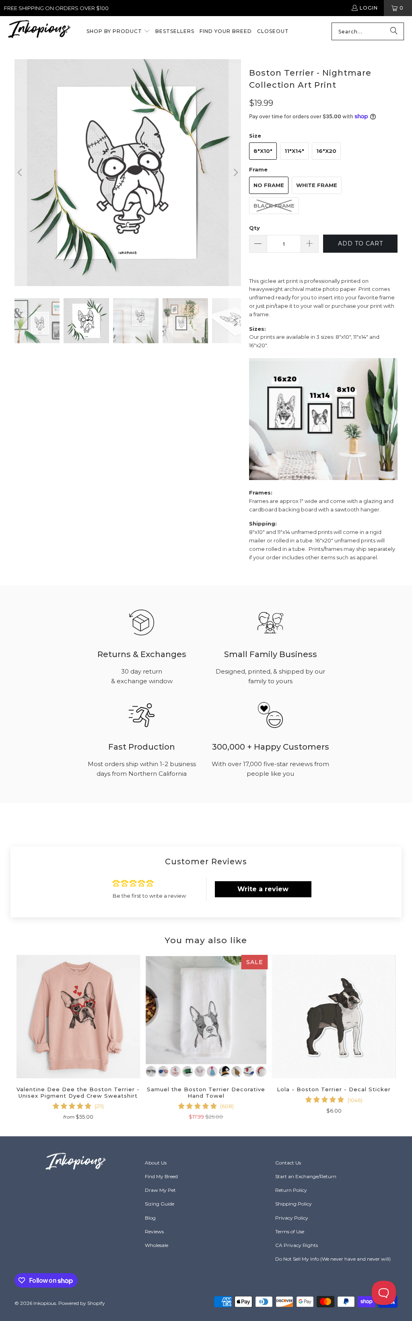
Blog (150, 1218)
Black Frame (274, 205)
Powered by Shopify (81, 1303)
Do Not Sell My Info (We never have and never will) (333, 1259)
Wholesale (156, 1245)
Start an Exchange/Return (305, 1176)
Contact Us (288, 1163)
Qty (254, 228)
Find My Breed (161, 1176)
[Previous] (20, 172)
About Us (156, 1163)
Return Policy (291, 1190)
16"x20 (326, 151)
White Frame (316, 185)
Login (369, 8)
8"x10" (262, 151)
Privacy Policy (291, 1218)
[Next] (235, 172)
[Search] (394, 31)
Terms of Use (289, 1231)
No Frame (268, 185)
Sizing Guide (159, 1204)
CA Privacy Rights (296, 1245)
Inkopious (44, 1303)
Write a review (262, 889)
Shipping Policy (293, 1204)
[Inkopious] (39, 31)
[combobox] (368, 31)
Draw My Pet (160, 1190)
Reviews (154, 1231)
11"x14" (294, 151)
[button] (118, 32)
